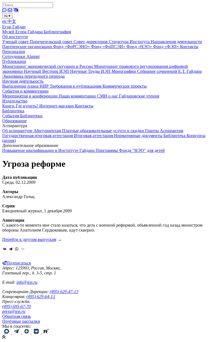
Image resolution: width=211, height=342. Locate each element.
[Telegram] (10, 248)
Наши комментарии (78, 96)
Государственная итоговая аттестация (38, 135)
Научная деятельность (22, 81)
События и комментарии (25, 91)
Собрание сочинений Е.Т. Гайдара (169, 71)
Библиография (57, 31)
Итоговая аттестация (94, 135)
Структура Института (130, 41)
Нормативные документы (138, 135)
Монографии (124, 71)
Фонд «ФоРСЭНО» (72, 46)
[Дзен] (27, 332)
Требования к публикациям (76, 86)
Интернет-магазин (57, 106)
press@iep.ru (13, 311)
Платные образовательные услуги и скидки (103, 130)
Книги (9, 106)
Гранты (152, 130)
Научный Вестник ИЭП (47, 71)
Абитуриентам (48, 130)
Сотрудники (14, 56)
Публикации (14, 61)
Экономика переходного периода (33, 76)
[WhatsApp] (16, 248)
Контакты (189, 46)
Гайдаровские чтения (139, 96)
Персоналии (13, 51)
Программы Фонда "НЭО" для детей (130, 150)
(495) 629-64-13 (40, 296)
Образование (14, 120)
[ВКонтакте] (4, 248)
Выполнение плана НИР (26, 86)
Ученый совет (16, 41)
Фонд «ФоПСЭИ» (108, 46)
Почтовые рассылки (21, 321)
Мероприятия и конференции (30, 96)
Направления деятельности (176, 41)
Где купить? (27, 106)
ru (7, 16)
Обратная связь (16, 316)
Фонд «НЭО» (139, 46)
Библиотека (13, 111)
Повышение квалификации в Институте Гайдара (49, 150)
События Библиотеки (22, 115)
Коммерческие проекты (124, 86)
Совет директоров (91, 41)
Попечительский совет (52, 41)
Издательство (14, 101)
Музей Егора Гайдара (23, 31)
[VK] (37, 332)
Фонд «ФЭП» (166, 46)
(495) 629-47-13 (64, 291)
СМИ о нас (108, 96)
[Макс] (7, 332)
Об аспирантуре (18, 130)
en (4, 21)
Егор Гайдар (14, 26)
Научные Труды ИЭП (91, 71)
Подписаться (19, 263)
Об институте (15, 36)
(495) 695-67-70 (16, 306)
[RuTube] (46, 332)
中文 (11, 21)
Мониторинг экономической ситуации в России (48, 66)
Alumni (33, 56)
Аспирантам (171, 130)
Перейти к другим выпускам (29, 239)
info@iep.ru (26, 282)
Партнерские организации (27, 46)
